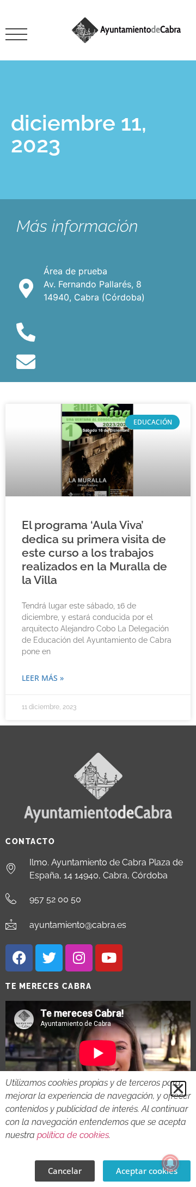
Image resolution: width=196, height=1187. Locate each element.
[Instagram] (79, 957)
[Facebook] (19, 957)
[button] (178, 1089)
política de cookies (73, 1135)
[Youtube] (108, 957)
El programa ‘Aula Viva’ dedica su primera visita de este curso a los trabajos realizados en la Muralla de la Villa (94, 552)
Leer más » (43, 678)
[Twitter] (49, 957)
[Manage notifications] (170, 1163)
